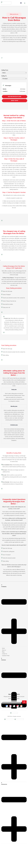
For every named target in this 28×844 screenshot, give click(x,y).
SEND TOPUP (14, 100)
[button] (21, 3)
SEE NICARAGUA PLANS (14, 96)
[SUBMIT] (24, 702)
